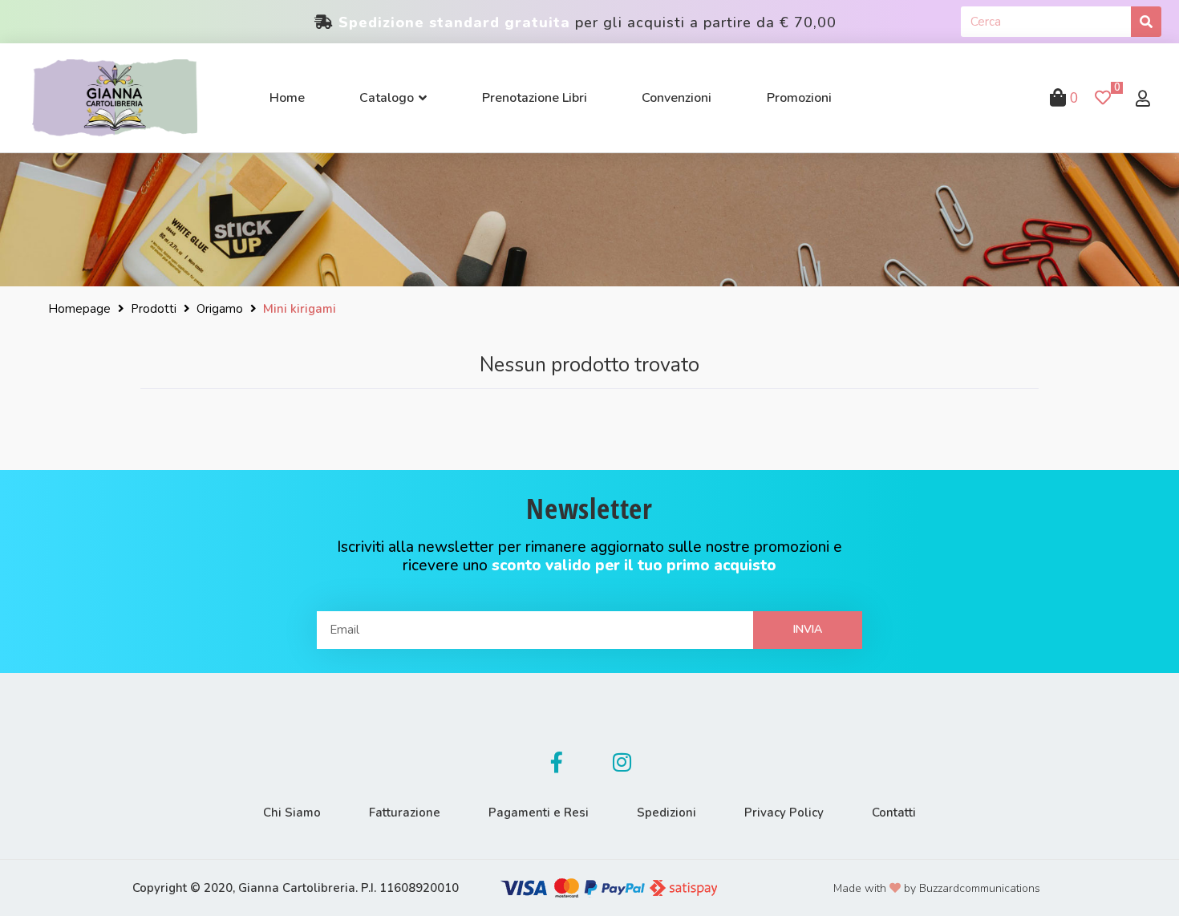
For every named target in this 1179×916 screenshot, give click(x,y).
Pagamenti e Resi (538, 813)
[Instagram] (622, 762)
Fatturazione (404, 813)
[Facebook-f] (556, 762)
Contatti (894, 813)
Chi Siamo (292, 813)
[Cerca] (1146, 21)
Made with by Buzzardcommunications (936, 888)
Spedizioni (666, 813)
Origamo (219, 309)
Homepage (79, 309)
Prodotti (153, 309)
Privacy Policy (784, 813)
